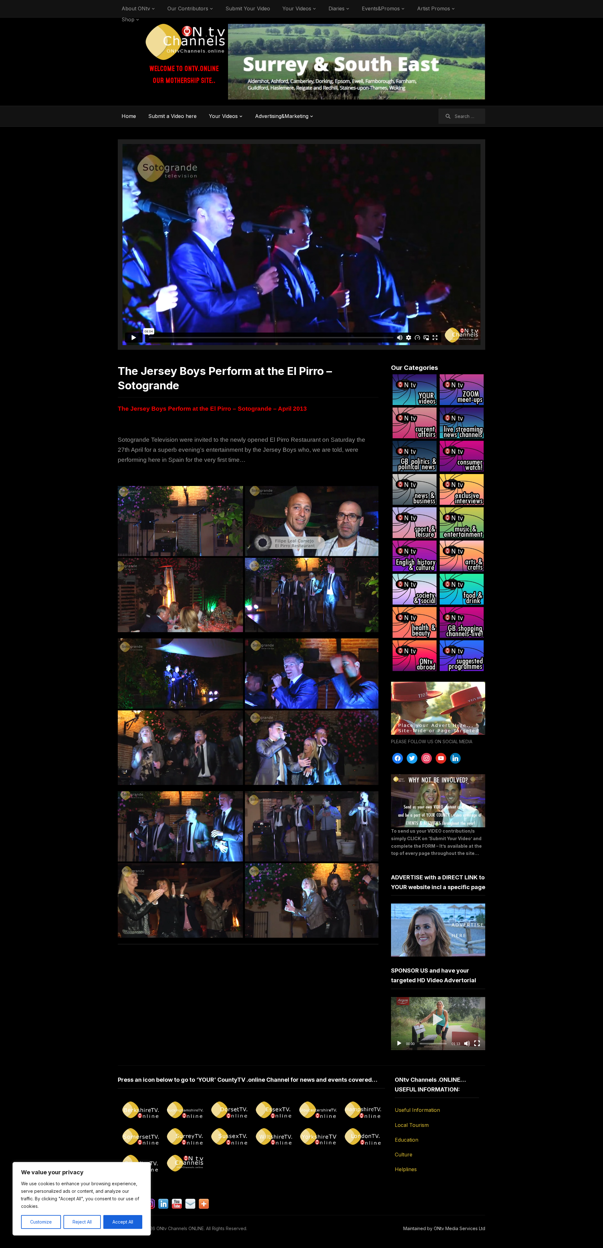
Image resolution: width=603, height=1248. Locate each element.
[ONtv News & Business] (415, 489)
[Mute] (467, 1043)
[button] (438, 1023)
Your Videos (296, 8)
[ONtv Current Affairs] (415, 423)
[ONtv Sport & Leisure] (415, 522)
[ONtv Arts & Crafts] (462, 556)
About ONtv (136, 8)
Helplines (406, 1169)
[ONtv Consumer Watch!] (462, 456)
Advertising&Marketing (281, 116)
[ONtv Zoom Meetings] (462, 389)
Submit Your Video (247, 8)
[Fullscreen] (477, 1043)
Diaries (337, 8)
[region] (82, 1198)
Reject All (82, 1221)
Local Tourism (412, 1125)
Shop (128, 19)
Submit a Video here (172, 116)
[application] (438, 1023)
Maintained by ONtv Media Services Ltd (444, 1228)
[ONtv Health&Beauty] (415, 622)
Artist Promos (433, 8)
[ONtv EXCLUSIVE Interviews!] (462, 489)
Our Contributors (187, 8)
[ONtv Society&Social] (415, 589)
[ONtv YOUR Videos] (415, 389)
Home (129, 116)
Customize (41, 1221)
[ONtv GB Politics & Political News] (415, 456)
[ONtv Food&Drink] (462, 589)
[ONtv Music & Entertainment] (462, 522)
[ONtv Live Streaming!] (462, 423)
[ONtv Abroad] (415, 655)
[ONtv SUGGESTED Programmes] (462, 655)
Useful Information (417, 1110)
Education (406, 1140)
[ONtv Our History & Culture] (415, 556)
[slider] (433, 1043)
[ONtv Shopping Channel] (462, 622)
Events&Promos (381, 8)
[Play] (399, 1043)
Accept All (122, 1221)
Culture (403, 1154)
